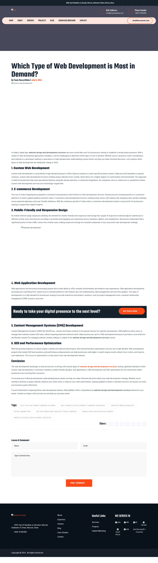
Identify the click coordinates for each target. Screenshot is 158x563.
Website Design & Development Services (32, 418)
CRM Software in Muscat (122, 405)
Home (11, 20)
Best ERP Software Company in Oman (38, 405)
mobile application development (98, 411)
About (20, 20)
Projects (42, 20)
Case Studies (62, 532)
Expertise (61, 519)
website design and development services (98, 366)
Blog (52, 20)
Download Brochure (67, 20)
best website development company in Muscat (83, 405)
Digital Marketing (22, 411)
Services (30, 20)
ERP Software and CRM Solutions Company (56, 411)
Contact (83, 20)
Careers (60, 524)
